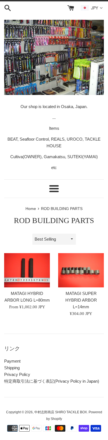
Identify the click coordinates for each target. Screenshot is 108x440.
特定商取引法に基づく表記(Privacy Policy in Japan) (51, 381)
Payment (12, 361)
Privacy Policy (17, 374)
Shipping (12, 367)
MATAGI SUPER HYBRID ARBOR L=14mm (81, 300)
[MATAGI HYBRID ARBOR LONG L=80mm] (27, 270)
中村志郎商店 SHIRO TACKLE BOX (60, 412)
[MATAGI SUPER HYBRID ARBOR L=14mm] (81, 270)
